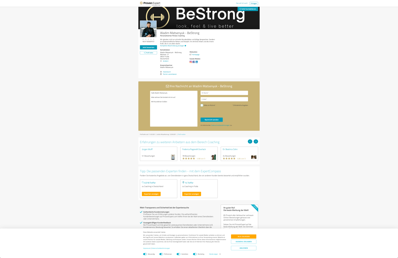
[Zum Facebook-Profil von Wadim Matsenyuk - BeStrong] (194, 63)
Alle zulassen (244, 236)
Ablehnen (244, 248)
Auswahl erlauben (244, 241)
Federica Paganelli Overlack (194, 149)
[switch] (161, 254)
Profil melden (182, 134)
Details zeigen (213, 254)
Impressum (147, 248)
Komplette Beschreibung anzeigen (172, 45)
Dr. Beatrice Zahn (230, 149)
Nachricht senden (212, 119)
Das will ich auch (242, 3)
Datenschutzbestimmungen (161, 248)
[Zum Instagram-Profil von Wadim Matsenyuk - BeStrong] (191, 63)
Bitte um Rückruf (209, 105)
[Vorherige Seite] (250, 141)
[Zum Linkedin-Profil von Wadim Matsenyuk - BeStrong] (197, 63)
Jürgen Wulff (147, 149)
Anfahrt (165, 61)
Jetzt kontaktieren (248, 8)
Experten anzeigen (151, 194)
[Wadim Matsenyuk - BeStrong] (148, 29)
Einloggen (254, 3)
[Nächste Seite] (256, 141)
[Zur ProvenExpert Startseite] (150, 4)
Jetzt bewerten (148, 47)
